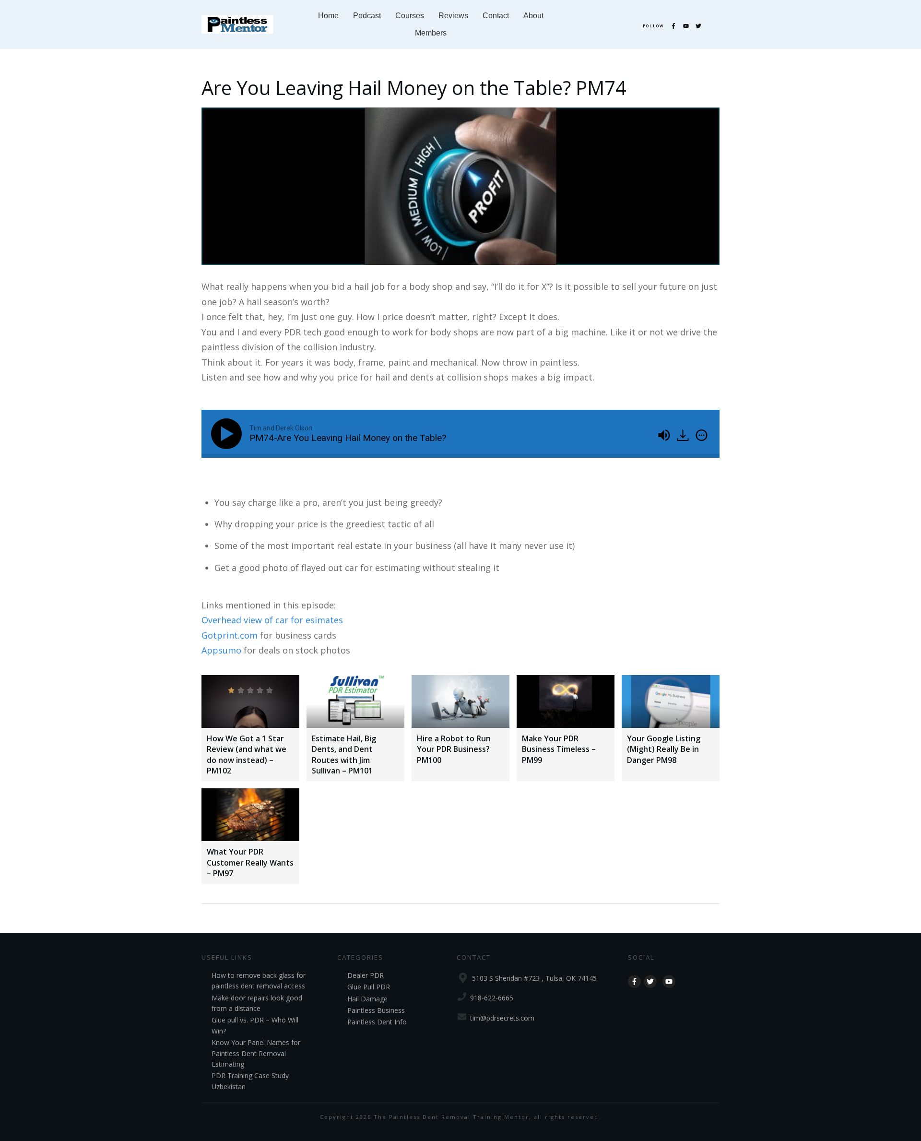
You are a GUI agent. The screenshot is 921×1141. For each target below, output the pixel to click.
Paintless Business (376, 1010)
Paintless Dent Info (377, 1021)
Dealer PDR (365, 975)
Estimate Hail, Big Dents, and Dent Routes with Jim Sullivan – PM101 (344, 754)
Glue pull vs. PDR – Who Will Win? (255, 1025)
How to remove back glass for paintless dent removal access (259, 980)
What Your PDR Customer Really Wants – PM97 (250, 862)
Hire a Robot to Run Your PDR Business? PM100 (454, 749)
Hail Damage (367, 998)
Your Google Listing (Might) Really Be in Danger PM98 (663, 749)
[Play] (228, 434)
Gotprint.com (229, 635)
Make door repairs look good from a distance (257, 1003)
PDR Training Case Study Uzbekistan (250, 1081)
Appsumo (221, 650)
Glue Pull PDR (368, 986)
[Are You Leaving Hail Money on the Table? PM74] (460, 186)
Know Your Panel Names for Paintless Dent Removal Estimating (256, 1053)
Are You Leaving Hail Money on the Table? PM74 (413, 87)
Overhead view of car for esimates (272, 620)
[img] (701, 435)
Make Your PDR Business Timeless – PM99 (559, 749)
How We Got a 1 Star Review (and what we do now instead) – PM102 (246, 754)
